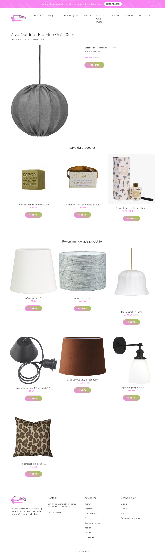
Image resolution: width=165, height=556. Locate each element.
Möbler (115, 15)
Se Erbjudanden (113, 4)
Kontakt (124, 508)
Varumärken (144, 15)
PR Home (112, 48)
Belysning (53, 15)
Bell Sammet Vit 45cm (131, 312)
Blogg (124, 504)
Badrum (38, 15)
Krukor (87, 15)
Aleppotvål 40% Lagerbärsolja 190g (82, 204)
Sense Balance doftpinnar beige (131, 208)
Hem (13, 39)
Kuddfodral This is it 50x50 (33, 464)
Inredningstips (71, 15)
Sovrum (128, 15)
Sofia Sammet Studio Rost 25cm (82, 380)
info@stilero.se (54, 512)
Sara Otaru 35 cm (82, 298)
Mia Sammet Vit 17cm (33, 298)
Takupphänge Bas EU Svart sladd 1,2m (33, 388)
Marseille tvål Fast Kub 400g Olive (33, 204)
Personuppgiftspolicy (130, 518)
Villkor (124, 513)
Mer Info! (94, 65)
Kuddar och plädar (100, 18)
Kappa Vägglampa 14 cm (131, 387)
